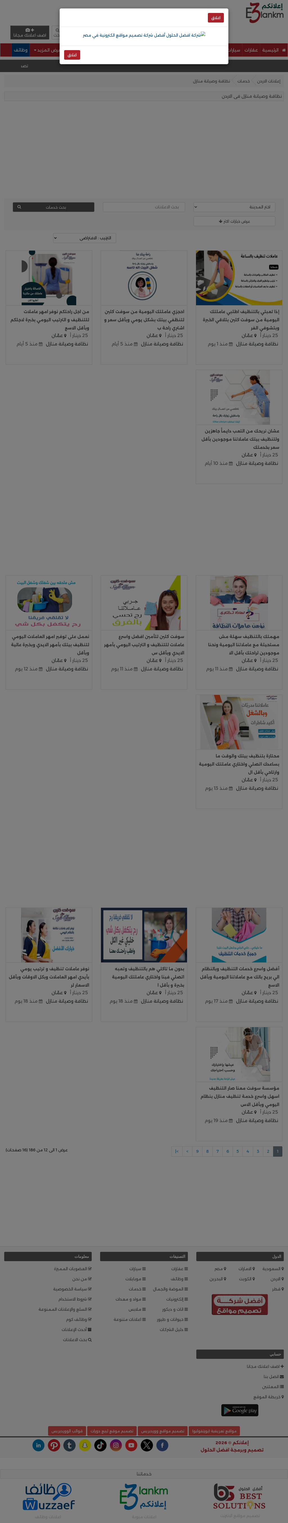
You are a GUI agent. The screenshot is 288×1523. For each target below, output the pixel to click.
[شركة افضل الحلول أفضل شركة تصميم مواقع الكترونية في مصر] (144, 34)
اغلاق (215, 17)
